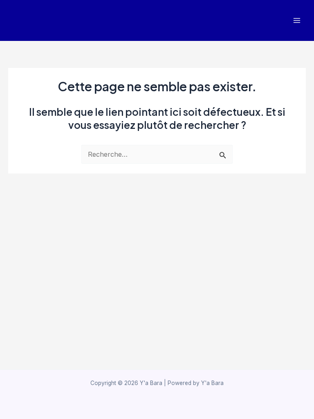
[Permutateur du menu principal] (296, 20)
